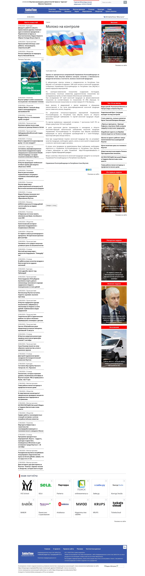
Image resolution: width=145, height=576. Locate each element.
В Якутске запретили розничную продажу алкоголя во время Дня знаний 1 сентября (29, 338)
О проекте (56, 549)
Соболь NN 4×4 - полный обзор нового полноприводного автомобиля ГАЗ (28, 110)
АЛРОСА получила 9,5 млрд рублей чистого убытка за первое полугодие (30, 206)
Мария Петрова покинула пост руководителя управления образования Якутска (29, 196)
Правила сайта (68, 549)
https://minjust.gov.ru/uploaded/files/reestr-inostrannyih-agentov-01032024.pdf (40, 568)
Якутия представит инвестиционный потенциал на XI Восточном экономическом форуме (31, 186)
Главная (47, 549)
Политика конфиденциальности (47, 558)
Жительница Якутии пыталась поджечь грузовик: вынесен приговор (29, 295)
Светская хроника (55, 11)
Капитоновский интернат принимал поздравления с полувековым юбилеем (27, 226)
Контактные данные (93, 549)
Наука (77, 11)
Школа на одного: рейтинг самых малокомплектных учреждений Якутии (113, 140)
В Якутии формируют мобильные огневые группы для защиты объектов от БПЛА (30, 165)
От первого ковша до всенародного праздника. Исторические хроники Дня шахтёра (30, 236)
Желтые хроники (79, 9)
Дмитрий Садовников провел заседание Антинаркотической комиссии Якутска (29, 358)
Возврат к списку (51, 205)
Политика (52, 9)
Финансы (68, 11)
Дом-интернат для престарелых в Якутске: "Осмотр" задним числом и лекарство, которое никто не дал (30, 466)
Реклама (80, 549)
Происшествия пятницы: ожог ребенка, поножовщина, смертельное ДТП (29, 46)
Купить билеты (111, 11)
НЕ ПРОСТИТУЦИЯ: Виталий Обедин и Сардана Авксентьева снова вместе (31, 407)
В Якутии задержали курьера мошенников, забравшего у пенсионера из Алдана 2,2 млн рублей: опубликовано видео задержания (29, 307)
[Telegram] (91, 170)
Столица (91, 9)
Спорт (109, 9)
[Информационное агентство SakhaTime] (31, 10)
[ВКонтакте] (87, 170)
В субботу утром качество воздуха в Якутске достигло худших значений (31, 263)
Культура (101, 9)
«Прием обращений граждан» (61, 152)
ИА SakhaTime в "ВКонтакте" (115, 17)
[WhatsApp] (89, 170)
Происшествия (64, 9)
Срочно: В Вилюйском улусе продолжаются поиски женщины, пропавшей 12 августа (30, 328)
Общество (98, 11)
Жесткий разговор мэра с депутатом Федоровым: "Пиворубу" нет (31, 253)
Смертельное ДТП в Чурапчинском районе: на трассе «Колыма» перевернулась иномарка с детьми (30, 318)
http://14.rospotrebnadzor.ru (88, 150)
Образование (87, 11)
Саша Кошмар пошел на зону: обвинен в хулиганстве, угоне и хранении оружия (29, 348)
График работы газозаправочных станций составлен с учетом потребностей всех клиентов (30, 417)
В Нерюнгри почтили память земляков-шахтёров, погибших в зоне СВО (30, 216)
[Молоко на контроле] (72, 49)
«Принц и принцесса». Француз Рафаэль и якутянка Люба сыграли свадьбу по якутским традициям (113, 126)
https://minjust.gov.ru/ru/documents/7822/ (64, 570)
